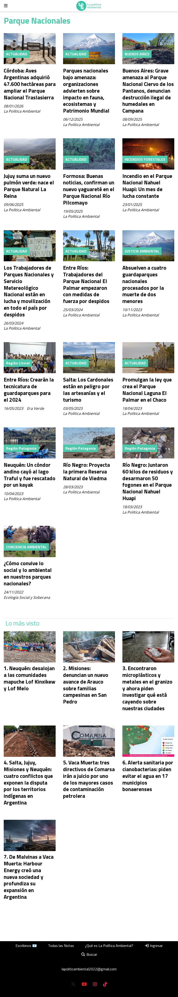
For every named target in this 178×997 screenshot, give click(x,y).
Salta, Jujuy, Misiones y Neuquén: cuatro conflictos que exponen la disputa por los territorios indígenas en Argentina (28, 782)
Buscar (91, 954)
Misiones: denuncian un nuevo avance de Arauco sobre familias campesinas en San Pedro (85, 685)
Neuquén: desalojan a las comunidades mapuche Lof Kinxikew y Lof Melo (29, 678)
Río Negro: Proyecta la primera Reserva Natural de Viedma (86, 471)
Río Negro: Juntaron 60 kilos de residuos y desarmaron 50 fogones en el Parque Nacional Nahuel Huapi (147, 481)
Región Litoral (18, 363)
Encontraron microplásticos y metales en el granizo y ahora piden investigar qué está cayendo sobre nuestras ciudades (147, 688)
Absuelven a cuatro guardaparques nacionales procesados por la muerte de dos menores (144, 284)
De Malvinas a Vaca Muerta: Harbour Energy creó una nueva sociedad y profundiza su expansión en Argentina (29, 877)
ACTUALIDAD (16, 54)
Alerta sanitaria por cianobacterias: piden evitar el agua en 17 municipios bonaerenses (147, 775)
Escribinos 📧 (26, 945)
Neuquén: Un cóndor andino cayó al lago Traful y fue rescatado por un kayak (29, 475)
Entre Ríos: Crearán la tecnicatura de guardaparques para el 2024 (29, 389)
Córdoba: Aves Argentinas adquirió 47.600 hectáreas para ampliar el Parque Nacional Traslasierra (30, 83)
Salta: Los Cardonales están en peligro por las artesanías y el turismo (88, 389)
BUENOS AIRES (137, 54)
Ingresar (156, 945)
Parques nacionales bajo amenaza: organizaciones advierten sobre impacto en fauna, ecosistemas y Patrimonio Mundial (86, 90)
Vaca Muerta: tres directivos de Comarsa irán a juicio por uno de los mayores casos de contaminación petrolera (89, 779)
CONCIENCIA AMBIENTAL (26, 547)
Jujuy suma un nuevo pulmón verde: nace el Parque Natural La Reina (29, 186)
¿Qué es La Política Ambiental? (109, 945)
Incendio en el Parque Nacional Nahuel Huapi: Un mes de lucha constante (147, 186)
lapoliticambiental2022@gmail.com (89, 969)
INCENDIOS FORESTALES (145, 159)
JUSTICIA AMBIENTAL (142, 251)
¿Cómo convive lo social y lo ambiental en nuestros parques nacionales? (28, 573)
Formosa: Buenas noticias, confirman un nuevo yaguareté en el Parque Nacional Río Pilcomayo (88, 189)
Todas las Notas (61, 945)
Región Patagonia (21, 448)
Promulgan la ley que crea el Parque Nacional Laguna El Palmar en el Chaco (147, 389)
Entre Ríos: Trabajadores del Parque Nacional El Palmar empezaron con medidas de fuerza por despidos (86, 284)
